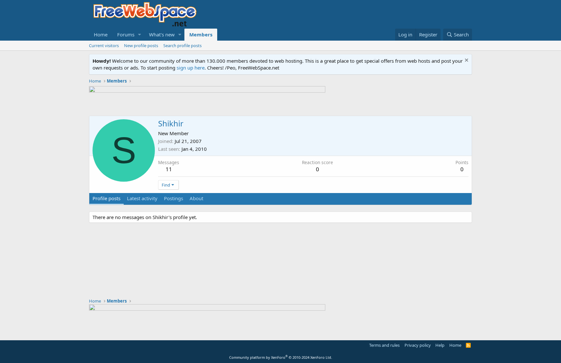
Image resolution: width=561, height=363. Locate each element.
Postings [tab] (173, 198)
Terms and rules (384, 345)
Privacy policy (418, 345)
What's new (162, 34)
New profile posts (141, 45)
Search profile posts (182, 45)
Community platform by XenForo (280, 357)
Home (100, 34)
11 (169, 169)
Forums (125, 34)
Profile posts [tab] (106, 198)
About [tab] (196, 198)
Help (439, 345)
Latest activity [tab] (142, 198)
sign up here (191, 67)
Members (200, 34)
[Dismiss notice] (465, 61)
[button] (139, 35)
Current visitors (104, 45)
